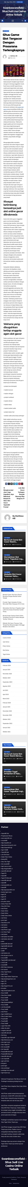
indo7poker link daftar (7, 936)
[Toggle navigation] (13, 20)
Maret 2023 (6, 698)
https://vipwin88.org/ (6, 847)
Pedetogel (4, 1081)
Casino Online (7, 637)
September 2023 (7, 682)
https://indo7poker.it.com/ (8, 990)
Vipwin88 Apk (5, 852)
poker (2, 941)
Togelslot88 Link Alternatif (8, 960)
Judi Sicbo (4, 918)
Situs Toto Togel (5, 861)
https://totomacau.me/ (7, 1040)
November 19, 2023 (10, 811)
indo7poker (4, 925)
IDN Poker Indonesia (7, 967)
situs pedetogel (5, 1068)
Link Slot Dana (5, 854)
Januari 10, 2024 (10, 776)
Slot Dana (4, 1035)
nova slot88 (4, 957)
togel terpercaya (5, 1072)
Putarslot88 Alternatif (7, 1051)
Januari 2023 (6, 707)
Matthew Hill (13, 56)
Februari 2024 (7, 665)
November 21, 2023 (10, 794)
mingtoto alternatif (6, 1030)
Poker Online (6, 646)
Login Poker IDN (5, 1025)
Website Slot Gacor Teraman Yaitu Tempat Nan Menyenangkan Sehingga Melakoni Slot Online (13, 625)
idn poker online (5, 901)
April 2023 (6, 694)
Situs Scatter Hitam (6, 1016)
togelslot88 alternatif (6, 946)
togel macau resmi (6, 866)
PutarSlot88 (4, 1018)
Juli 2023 (5, 690)
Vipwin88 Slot (5, 833)
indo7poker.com (5, 953)
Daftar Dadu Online (6, 915)
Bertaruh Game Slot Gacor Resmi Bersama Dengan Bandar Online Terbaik (12, 596)
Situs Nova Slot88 (6, 995)
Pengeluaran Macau (6, 835)
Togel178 (3, 873)
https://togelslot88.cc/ (7, 868)
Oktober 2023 (6, 678)
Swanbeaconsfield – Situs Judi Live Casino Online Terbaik (14, 11)
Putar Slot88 (4, 1000)
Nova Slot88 (4, 993)
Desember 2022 (7, 711)
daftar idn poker (5, 1028)
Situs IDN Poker (5, 906)
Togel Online (6, 654)
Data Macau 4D (5, 922)
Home (10, 1183)
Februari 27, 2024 (10, 758)
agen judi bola (5, 1061)
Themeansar (14, 1179)
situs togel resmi (5, 1042)
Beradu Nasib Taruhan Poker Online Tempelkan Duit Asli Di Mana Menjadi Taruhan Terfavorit (13, 617)
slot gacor (4, 1063)
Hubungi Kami (16, 1183)
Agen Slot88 (4, 850)
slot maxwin (4, 969)
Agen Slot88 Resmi (6, 1014)
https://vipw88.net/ (6, 843)
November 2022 (7, 715)
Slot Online (7, 537)
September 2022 (7, 723)
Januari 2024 (6, 669)
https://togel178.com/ (7, 986)
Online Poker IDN (6, 904)
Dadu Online (4, 911)
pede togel (4, 920)
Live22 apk (4, 962)
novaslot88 (4, 840)
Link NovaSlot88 (5, 1007)
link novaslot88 (5, 864)
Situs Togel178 (5, 1044)
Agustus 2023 (7, 686)
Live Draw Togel (5, 932)
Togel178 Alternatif (6, 878)
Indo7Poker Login (6, 929)
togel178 (3, 894)
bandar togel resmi (6, 892)
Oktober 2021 (6, 731)
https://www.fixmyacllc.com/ (8, 845)
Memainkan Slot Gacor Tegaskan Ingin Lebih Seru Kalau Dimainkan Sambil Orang (14, 609)
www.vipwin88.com (6, 838)
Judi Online (6, 642)
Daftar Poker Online (6, 857)
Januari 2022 (6, 727)
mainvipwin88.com (6, 885)
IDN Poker (7, 1108)
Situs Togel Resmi (6, 972)
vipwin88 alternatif (6, 871)
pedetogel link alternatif (7, 1070)
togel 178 (3, 981)
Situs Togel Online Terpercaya (9, 976)
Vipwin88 (3, 875)
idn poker (3, 988)
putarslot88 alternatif (6, 943)
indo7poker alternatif (6, 939)
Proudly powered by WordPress (9, 1177)
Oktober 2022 (6, 719)
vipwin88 (3, 882)
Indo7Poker (4, 908)
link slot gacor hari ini (7, 955)
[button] (22, 20)
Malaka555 (4, 859)
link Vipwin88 (5, 1049)
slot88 (3, 950)
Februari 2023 (7, 702)
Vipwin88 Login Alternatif (8, 1037)
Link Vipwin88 (5, 1058)
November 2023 (7, 673)
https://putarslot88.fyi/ (7, 1002)
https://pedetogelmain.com (8, 979)
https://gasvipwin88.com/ (8, 889)
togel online (4, 974)
